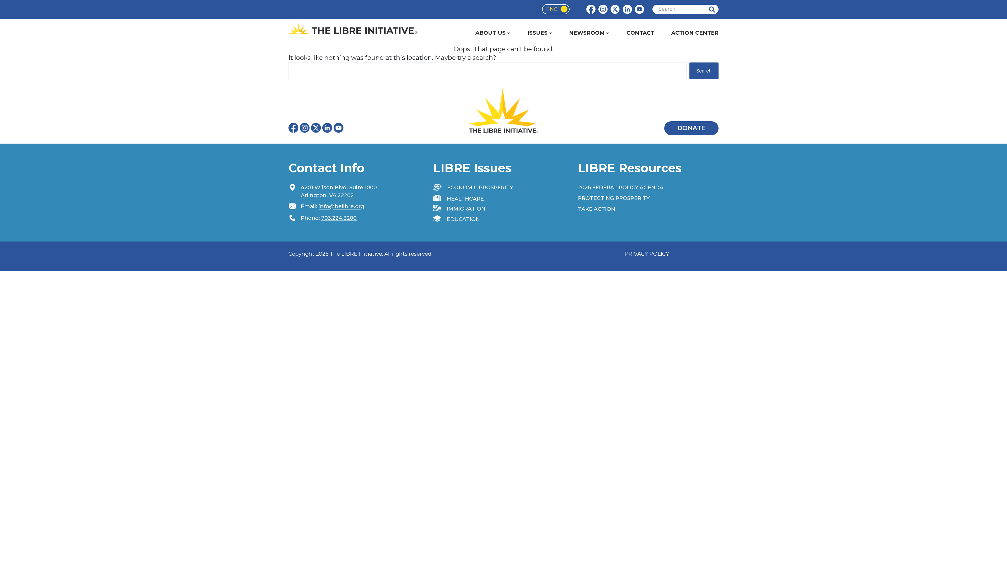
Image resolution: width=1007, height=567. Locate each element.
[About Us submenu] (508, 32)
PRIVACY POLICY (646, 254)
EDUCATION (463, 219)
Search (716, 9)
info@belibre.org (341, 206)
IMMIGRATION (466, 209)
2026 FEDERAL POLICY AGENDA (620, 187)
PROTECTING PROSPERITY (614, 198)
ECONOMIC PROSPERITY (480, 187)
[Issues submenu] (550, 32)
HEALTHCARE (465, 199)
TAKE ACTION (596, 209)
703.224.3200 (339, 218)
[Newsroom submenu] (607, 32)
